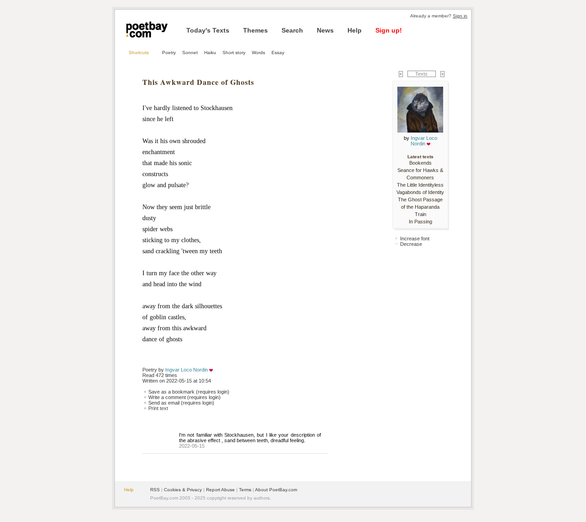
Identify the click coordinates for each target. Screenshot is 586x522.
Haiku (210, 52)
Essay (277, 52)
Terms (245, 489)
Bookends (420, 163)
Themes (255, 30)
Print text (158, 408)
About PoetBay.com (276, 489)
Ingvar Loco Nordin (186, 369)
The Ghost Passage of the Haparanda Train (420, 207)
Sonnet (190, 52)
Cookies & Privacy (183, 489)
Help (354, 30)
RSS (155, 489)
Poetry (169, 52)
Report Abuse (220, 489)
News (325, 30)
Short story (233, 52)
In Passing (420, 221)
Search (292, 30)
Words (258, 52)
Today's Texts (207, 30)
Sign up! (388, 30)
